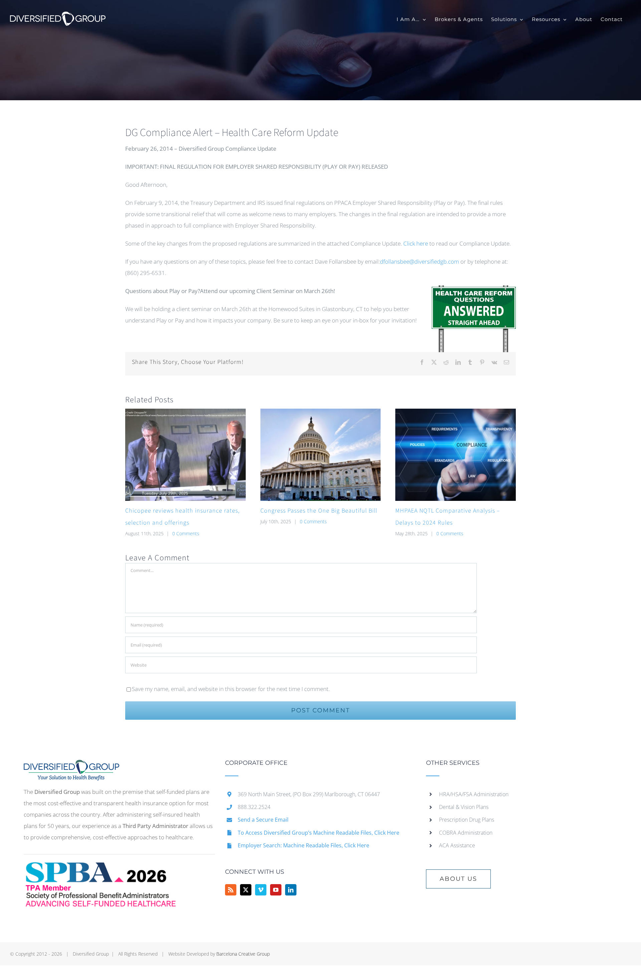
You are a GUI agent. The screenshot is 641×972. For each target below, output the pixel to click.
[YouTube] (275, 889)
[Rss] (230, 889)
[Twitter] (245, 889)
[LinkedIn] (290, 889)
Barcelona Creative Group (243, 954)
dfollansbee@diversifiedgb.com (419, 261)
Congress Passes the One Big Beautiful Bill (318, 511)
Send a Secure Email (263, 819)
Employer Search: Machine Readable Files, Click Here (303, 845)
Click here (415, 243)
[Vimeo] (260, 889)
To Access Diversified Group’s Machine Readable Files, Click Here (318, 832)
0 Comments (185, 533)
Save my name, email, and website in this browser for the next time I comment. (231, 689)
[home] (71, 765)
